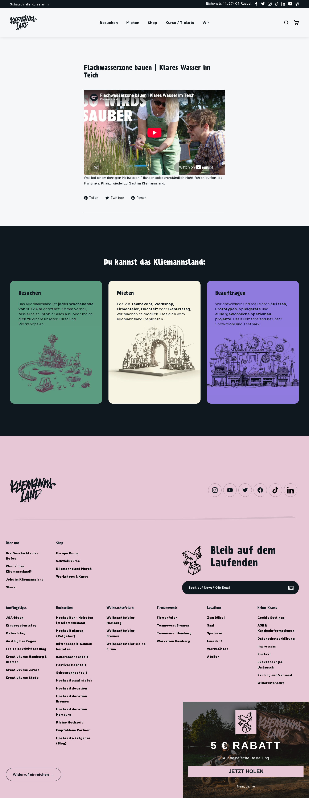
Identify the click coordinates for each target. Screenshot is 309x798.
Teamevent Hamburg (174, 633)
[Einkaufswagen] (296, 22)
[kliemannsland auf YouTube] (290, 3)
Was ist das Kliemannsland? (19, 568)
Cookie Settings (271, 618)
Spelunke (214, 633)
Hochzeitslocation (71, 688)
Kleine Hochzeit (69, 722)
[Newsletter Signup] (297, 3)
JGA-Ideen (15, 618)
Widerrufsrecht (271, 683)
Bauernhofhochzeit (72, 657)
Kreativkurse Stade (22, 678)
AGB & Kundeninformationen (276, 628)
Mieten (132, 22)
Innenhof (214, 641)
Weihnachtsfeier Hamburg (121, 620)
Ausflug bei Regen (21, 641)
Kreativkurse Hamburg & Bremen (26, 659)
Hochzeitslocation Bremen (71, 698)
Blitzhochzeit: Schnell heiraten (74, 646)
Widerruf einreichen (31, 774)
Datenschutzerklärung (276, 639)
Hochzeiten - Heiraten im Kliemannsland (74, 620)
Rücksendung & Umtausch (270, 664)
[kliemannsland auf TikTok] (277, 3)
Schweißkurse (68, 561)
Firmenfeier (167, 618)
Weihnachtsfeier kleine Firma (126, 646)
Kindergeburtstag (21, 625)
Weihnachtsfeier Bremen (121, 633)
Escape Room (67, 553)
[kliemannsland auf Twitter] (263, 3)
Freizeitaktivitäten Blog (26, 649)
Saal (210, 625)
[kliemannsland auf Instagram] (270, 3)
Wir (206, 22)
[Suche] (286, 22)
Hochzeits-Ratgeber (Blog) (73, 740)
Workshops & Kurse (72, 576)
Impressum (267, 646)
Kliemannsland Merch (74, 569)
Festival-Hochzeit (71, 665)
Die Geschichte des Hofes (22, 555)
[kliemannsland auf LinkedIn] (283, 3)
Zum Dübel (215, 618)
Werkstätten (217, 649)
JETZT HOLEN (246, 771)
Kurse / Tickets (180, 22)
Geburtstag (15, 633)
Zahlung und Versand (275, 675)
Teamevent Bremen (173, 625)
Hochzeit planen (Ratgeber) (69, 633)
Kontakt (264, 654)
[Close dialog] (303, 707)
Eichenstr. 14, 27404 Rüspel (228, 3)
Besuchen (109, 22)
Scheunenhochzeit (71, 673)
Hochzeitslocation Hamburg (71, 711)
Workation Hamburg (173, 641)
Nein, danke (246, 786)
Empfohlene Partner (73, 730)
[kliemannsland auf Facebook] (256, 3)
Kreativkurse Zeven (22, 670)
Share (11, 587)
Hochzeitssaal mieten (74, 680)
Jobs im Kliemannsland (25, 579)
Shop (152, 22)
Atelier (213, 657)
